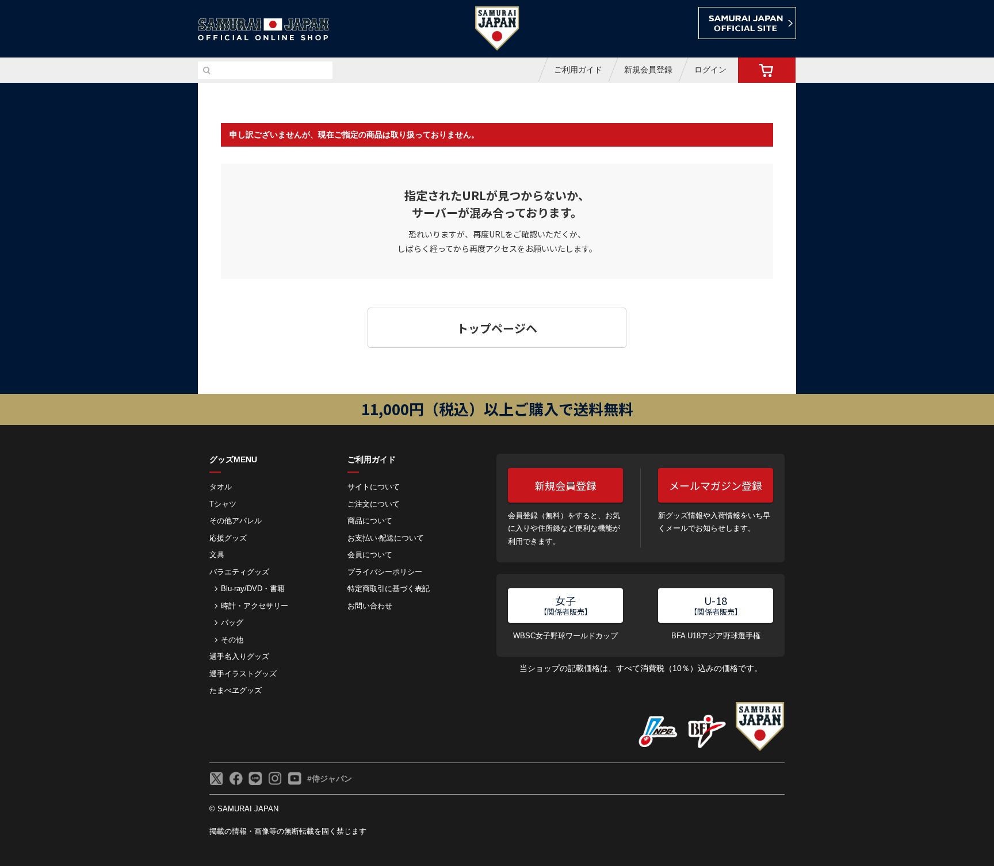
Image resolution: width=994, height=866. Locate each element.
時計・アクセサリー (254, 605)
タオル (220, 486)
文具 (216, 554)
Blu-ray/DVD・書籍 (253, 588)
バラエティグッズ (239, 572)
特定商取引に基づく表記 (388, 588)
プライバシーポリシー (384, 572)
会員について (369, 554)
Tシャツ (222, 504)
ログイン (710, 69)
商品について (369, 520)
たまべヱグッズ (235, 690)
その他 (232, 639)
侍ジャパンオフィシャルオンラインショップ (263, 29)
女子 (566, 605)
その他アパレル (235, 520)
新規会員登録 (648, 69)
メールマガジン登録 (715, 485)
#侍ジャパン (329, 778)
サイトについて (373, 486)
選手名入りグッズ (239, 656)
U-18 (716, 605)
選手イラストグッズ (243, 673)
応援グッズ (228, 538)
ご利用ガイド (578, 69)
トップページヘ (497, 328)
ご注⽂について (373, 504)
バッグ (232, 622)
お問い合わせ (369, 605)
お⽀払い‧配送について (385, 538)
